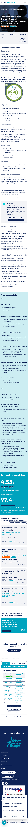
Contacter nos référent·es (16, 220)
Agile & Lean (16, 9)
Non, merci (6, 816)
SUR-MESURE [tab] (22, 663)
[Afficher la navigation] (25, 2)
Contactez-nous (14, 650)
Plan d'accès (8, 776)
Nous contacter (14, 709)
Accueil (2, 9)
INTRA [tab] (14, 663)
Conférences (4, 761)
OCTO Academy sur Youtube (6, 783)
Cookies (4, 822)
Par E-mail (15, 717)
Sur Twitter (21, 717)
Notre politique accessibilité (16, 217)
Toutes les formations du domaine (17, 522)
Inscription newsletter (11, 779)
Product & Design (6, 630)
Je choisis (14, 816)
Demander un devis (14, 706)
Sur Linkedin (18, 717)
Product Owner (7, 620)
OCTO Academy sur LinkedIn (3, 783)
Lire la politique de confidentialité (10, 812)
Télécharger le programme (14, 712)
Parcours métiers (5, 758)
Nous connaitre (4, 752)
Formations (4, 755)
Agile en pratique (13, 537)
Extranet (3, 768)
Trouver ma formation (6, 765)
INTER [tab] (6, 663)
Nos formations (8, 9)
